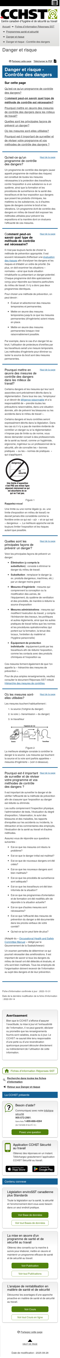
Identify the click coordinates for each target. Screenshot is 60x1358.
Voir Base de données (30, 1215)
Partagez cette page (21, 61)
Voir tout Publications (30, 1273)
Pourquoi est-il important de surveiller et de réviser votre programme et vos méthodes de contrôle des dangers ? (29, 140)
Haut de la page (47, 157)
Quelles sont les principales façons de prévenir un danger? (28, 123)
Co (29, 100)
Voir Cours (30, 1309)
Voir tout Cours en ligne (30, 1317)
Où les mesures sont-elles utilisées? (27, 131)
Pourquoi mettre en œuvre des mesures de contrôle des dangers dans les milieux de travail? (30, 112)
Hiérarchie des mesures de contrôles (25, 683)
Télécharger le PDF (43, 61)
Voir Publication (30, 1265)
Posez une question (30, 1132)
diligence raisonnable (32, 399)
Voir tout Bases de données (30, 1223)
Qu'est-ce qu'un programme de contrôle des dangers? (29, 90)
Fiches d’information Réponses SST (33, 1071)
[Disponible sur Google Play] (43, 1169)
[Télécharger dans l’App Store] (16, 1169)
